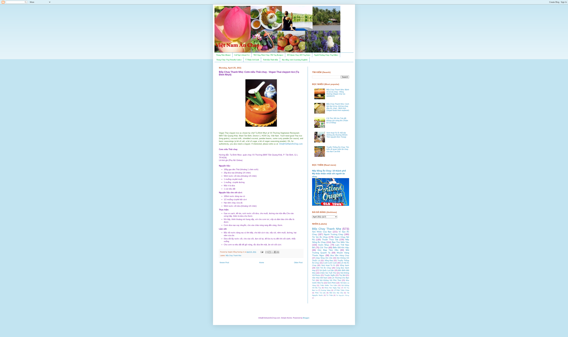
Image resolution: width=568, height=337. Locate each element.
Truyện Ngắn (329, 275)
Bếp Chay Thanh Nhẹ (233, 255)
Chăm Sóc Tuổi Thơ (328, 273)
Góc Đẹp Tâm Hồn (328, 250)
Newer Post (224, 263)
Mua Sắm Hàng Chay (339, 255)
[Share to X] (272, 252)
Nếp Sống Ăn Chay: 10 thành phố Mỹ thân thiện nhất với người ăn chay (329, 174)
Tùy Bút (342, 275)
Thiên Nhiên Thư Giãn (328, 285)
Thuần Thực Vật (330, 239)
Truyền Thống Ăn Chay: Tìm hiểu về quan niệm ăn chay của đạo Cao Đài (337, 149)
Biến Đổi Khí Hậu (341, 247)
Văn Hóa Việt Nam (319, 278)
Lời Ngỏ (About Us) (242, 55)
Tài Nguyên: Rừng (342, 295)
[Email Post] (262, 252)
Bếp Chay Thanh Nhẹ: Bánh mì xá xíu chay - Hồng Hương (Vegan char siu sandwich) (337, 93)
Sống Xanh (344, 265)
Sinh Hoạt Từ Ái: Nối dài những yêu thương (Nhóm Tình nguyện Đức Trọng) (336, 135)
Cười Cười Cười (330, 263)
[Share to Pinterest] (277, 252)
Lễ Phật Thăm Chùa (341, 290)
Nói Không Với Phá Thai (330, 280)
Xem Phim (331, 283)
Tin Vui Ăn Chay (320, 237)
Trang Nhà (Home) (223, 55)
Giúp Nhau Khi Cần (324, 258)
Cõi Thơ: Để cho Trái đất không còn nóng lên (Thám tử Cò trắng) (337, 120)
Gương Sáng (325, 290)
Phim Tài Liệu (320, 293)
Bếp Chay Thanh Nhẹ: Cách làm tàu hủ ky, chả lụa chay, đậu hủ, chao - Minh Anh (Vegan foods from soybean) (337, 107)
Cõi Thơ (324, 247)
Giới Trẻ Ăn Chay (323, 268)
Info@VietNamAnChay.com (291, 144)
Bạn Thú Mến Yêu (340, 242)
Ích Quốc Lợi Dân (327, 270)
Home (261, 263)
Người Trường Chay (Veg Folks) (326, 55)
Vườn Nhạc (323, 245)
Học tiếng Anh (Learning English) (295, 59)
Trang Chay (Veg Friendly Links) (229, 59)
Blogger (306, 318)
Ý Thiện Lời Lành (252, 59)
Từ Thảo (329, 295)
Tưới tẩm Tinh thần (270, 59)
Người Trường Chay (333, 234)
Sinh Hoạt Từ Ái (328, 265)
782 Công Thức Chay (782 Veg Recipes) (268, 55)
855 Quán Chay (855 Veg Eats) (298, 55)
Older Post (298, 263)
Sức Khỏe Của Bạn (321, 231)
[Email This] (266, 252)
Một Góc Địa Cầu (336, 293)
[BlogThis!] (269, 252)
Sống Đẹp (329, 260)
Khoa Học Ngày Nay (332, 288)
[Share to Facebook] (275, 252)
